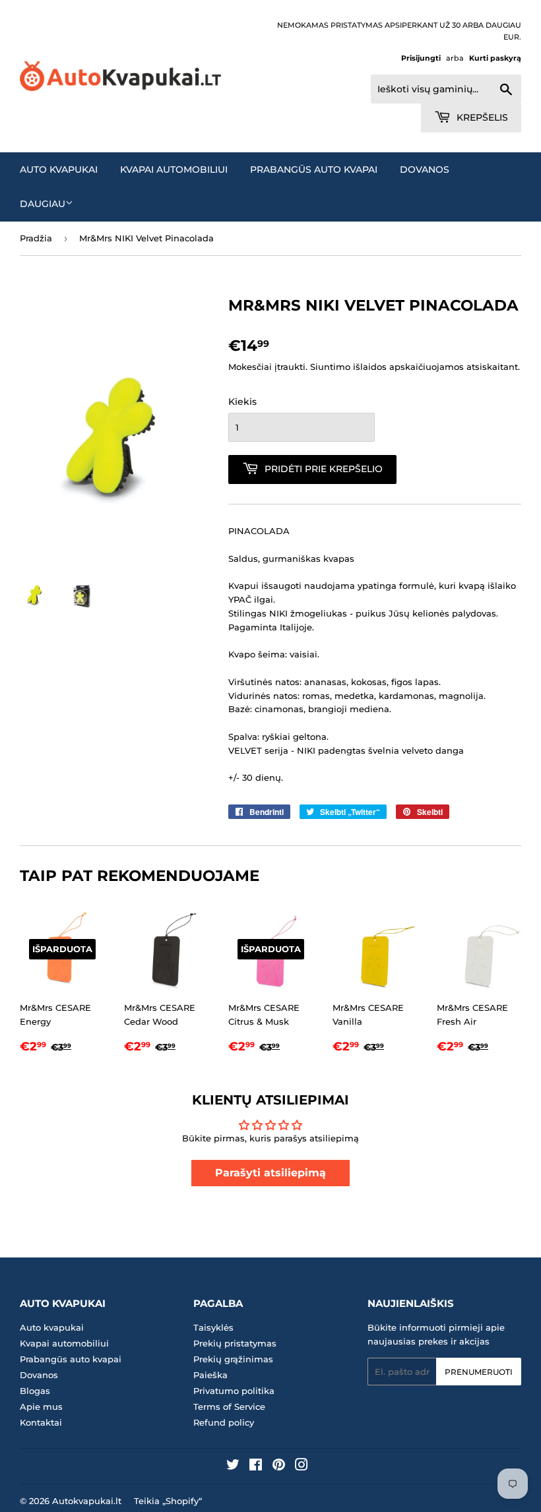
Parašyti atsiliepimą (270, 1172)
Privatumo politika (233, 1390)
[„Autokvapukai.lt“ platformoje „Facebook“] (256, 1466)
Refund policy (223, 1422)
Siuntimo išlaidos (348, 366)
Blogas (35, 1390)
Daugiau (42, 204)
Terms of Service (229, 1406)
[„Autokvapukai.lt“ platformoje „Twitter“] (232, 1466)
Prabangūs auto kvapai (313, 169)
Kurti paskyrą (495, 58)
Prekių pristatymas (234, 1343)
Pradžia (36, 238)
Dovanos (424, 169)
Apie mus (41, 1406)
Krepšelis (481, 117)
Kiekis (242, 402)
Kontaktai (41, 1422)
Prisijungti (421, 58)
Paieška (210, 1375)
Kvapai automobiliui (174, 169)
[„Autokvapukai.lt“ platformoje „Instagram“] (301, 1466)
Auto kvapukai (59, 169)
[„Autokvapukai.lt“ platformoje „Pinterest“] (279, 1466)
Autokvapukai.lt (86, 1501)
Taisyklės (213, 1327)
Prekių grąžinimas (233, 1359)
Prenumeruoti (479, 1372)
